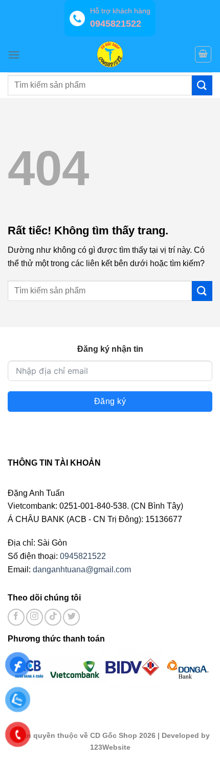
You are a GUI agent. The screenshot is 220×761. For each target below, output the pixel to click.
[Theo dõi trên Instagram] (34, 617)
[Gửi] (202, 85)
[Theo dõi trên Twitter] (71, 617)
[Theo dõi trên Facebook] (16, 617)
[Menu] (14, 54)
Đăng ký (110, 401)
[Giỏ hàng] (203, 54)
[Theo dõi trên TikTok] (53, 617)
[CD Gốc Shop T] (110, 54)
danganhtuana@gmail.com (82, 569)
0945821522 (83, 556)
